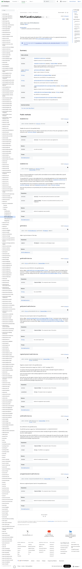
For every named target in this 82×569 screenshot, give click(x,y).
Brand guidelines (29, 566)
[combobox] (49, 1)
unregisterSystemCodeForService (42, 97)
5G (29, 554)
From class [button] (27, 108)
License (23, 566)
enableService (37, 63)
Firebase (43, 560)
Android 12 (52, 554)
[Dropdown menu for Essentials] (18, 1)
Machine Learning (31, 546)
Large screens (41, 544)
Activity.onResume (24, 185)
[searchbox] (8, 10)
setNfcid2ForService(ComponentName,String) (37, 270)
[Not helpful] (67, 12)
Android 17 (52, 544)
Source (19, 550)
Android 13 (52, 552)
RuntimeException (25, 157)
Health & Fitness (31, 548)
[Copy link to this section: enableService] (29, 164)
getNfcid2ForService (39, 75)
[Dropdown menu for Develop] (26, 1)
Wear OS (41, 546)
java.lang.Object (23, 27)
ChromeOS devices (43, 548)
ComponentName (54, 63)
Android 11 (52, 556)
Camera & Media (31, 550)
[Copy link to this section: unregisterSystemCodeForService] (40, 474)
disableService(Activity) (59, 179)
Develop (23, 1)
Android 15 (52, 548)
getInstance (37, 70)
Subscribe (67, 566)
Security (19, 548)
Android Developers (23, 12)
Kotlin (63, 19)
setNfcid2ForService (39, 92)
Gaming (30, 544)
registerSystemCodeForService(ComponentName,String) (40, 318)
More (31, 1)
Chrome (38, 560)
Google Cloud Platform (52, 560)
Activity (44, 58)
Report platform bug (75, 544)
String (22, 75)
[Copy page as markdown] (47, 17)
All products (61, 560)
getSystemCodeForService (40, 80)
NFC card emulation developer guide (44, 38)
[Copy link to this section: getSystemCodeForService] (36, 306)
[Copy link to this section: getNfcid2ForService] (33, 258)
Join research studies (75, 551)
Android (19, 544)
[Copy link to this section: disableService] (29, 119)
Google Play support (75, 549)
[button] (8, 14)
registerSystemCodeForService (41, 85)
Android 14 (52, 550)
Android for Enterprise (22, 546)
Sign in (79, 1)
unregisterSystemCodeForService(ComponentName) (52, 321)
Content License (51, 521)
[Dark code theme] (67, 122)
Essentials (15, 1)
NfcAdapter (42, 70)
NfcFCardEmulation (25, 70)
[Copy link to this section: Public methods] (32, 114)
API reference (5, 5)
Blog (18, 554)
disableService (37, 58)
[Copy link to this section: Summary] (28, 50)
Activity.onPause (32, 132)
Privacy (29, 552)
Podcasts (19, 556)
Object (26, 24)
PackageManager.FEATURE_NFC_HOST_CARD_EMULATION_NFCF (47, 43)
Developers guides (64, 547)
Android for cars (42, 550)
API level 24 (66, 16)
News (19, 552)
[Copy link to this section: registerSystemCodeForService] (39, 354)
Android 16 (52, 546)
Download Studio (64, 551)
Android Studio (72, 1)
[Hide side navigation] (14, 567)
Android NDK (63, 553)
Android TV (41, 552)
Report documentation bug (75, 547)
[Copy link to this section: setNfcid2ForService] (33, 416)
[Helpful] (66, 12)
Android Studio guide (65, 545)
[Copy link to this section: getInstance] (28, 226)
